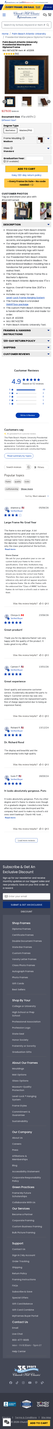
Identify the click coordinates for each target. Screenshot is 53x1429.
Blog (14, 1165)
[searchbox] (15, 467)
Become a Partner (22, 1214)
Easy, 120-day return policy (26, 175)
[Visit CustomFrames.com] (41, 2)
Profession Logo (21, 1027)
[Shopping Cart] (49, 15)
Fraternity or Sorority (24, 1046)
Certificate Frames (23, 935)
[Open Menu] (4, 15)
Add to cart (26, 169)
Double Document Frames (27, 941)
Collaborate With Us (23, 1202)
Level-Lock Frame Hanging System (25, 297)
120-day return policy (19, 341)
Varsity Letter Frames (24, 959)
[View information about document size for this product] (34, 117)
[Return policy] (26, 1404)
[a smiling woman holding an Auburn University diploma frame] (23, 210)
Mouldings (18, 1068)
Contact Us (18, 1249)
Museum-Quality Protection (21, 1088)
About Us (17, 1137)
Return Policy (19, 1273)
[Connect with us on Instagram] (23, 1382)
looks (27, 481)
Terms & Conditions (26, 1417)
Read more (10, 549)
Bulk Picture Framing (23, 1232)
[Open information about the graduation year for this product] (5, 161)
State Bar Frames (22, 947)
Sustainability (20, 1121)
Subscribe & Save (22, 1291)
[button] (45, 15)
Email (15, 1327)
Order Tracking (20, 1261)
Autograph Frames (23, 971)
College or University (24, 1006)
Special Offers (20, 1297)
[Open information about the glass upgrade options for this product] (11, 148)
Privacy (6, 1417)
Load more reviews (26, 840)
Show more (27, 489)
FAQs (15, 1285)
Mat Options (19, 1074)
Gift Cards (18, 983)
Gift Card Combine (23, 1309)
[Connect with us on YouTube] (30, 1382)
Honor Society (20, 1039)
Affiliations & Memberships (20, 1157)
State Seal (18, 1033)
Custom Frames (21, 953)
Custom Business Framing (27, 1226)
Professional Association (26, 1021)
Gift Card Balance (22, 1303)
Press (15, 1150)
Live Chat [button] (17, 1334)
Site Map (46, 1417)
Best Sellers (18, 989)
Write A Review (27, 415)
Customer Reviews (16, 354)
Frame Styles (19, 1105)
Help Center (19, 1351)
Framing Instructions (24, 1279)
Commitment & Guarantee (21, 1113)
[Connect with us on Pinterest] (36, 1382)
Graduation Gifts (22, 1052)
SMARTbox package (17, 304)
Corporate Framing (23, 1220)
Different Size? (9, 120)
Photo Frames (20, 977)
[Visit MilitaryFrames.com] (27, 2)
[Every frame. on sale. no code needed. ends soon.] (26, 7)
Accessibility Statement (26, 1171)
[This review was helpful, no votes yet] (40, 603)
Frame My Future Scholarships (21, 1194)
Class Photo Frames (23, 965)
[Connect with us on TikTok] (17, 1382)
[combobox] (37, 496)
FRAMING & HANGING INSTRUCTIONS (17, 332)
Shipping (9, 347)
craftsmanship (12, 489)
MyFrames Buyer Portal (25, 1315)
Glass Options (20, 1080)
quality (18, 481)
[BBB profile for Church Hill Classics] (10, 1404)
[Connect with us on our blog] (42, 1382)
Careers (16, 1144)
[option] (10, 130)
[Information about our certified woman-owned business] (43, 1404)
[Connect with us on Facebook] (10, 1382)
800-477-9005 (20, 1340)
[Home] (26, 15)
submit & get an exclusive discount (26, 905)
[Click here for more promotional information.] (32, 185)
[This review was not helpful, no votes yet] (46, 603)
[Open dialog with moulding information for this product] (23, 138)
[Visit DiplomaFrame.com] (12, 2)
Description (12, 224)
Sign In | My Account (23, 1255)
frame (8, 481)
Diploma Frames (21, 929)
